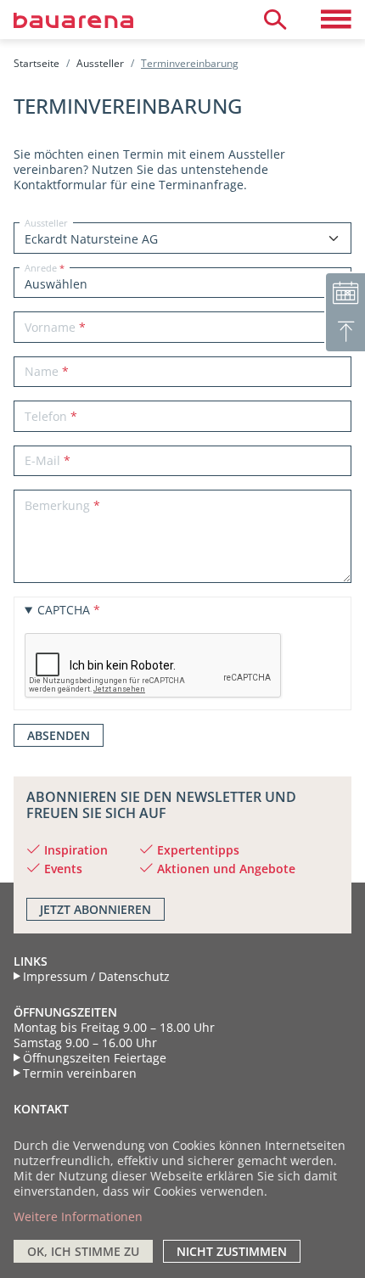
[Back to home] (93, 19)
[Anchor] (20, 797)
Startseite (36, 63)
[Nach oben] (344, 332)
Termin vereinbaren (80, 1073)
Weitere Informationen (78, 1216)
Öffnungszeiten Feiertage (94, 1058)
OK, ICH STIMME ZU (83, 1251)
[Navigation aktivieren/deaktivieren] (336, 19)
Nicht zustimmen (232, 1251)
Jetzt (95, 909)
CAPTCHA (63, 610)
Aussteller (100, 63)
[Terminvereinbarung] (344, 292)
